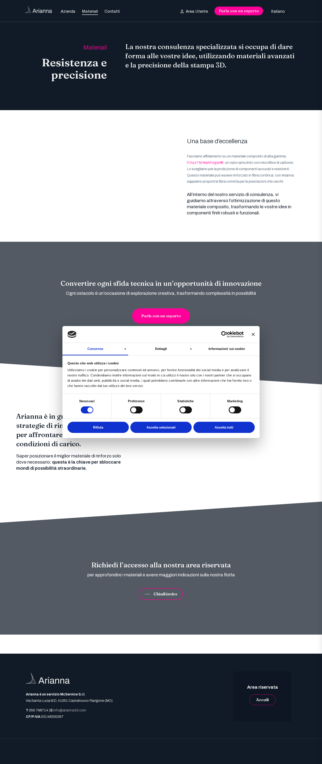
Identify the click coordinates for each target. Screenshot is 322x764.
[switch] (136, 409)
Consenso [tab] (95, 349)
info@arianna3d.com (69, 710)
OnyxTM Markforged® (205, 162)
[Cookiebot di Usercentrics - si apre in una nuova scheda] (224, 334)
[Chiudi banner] (253, 334)
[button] (161, 316)
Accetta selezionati (161, 427)
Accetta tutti (224, 427)
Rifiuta (98, 427)
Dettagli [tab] (161, 349)
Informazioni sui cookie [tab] (227, 349)
